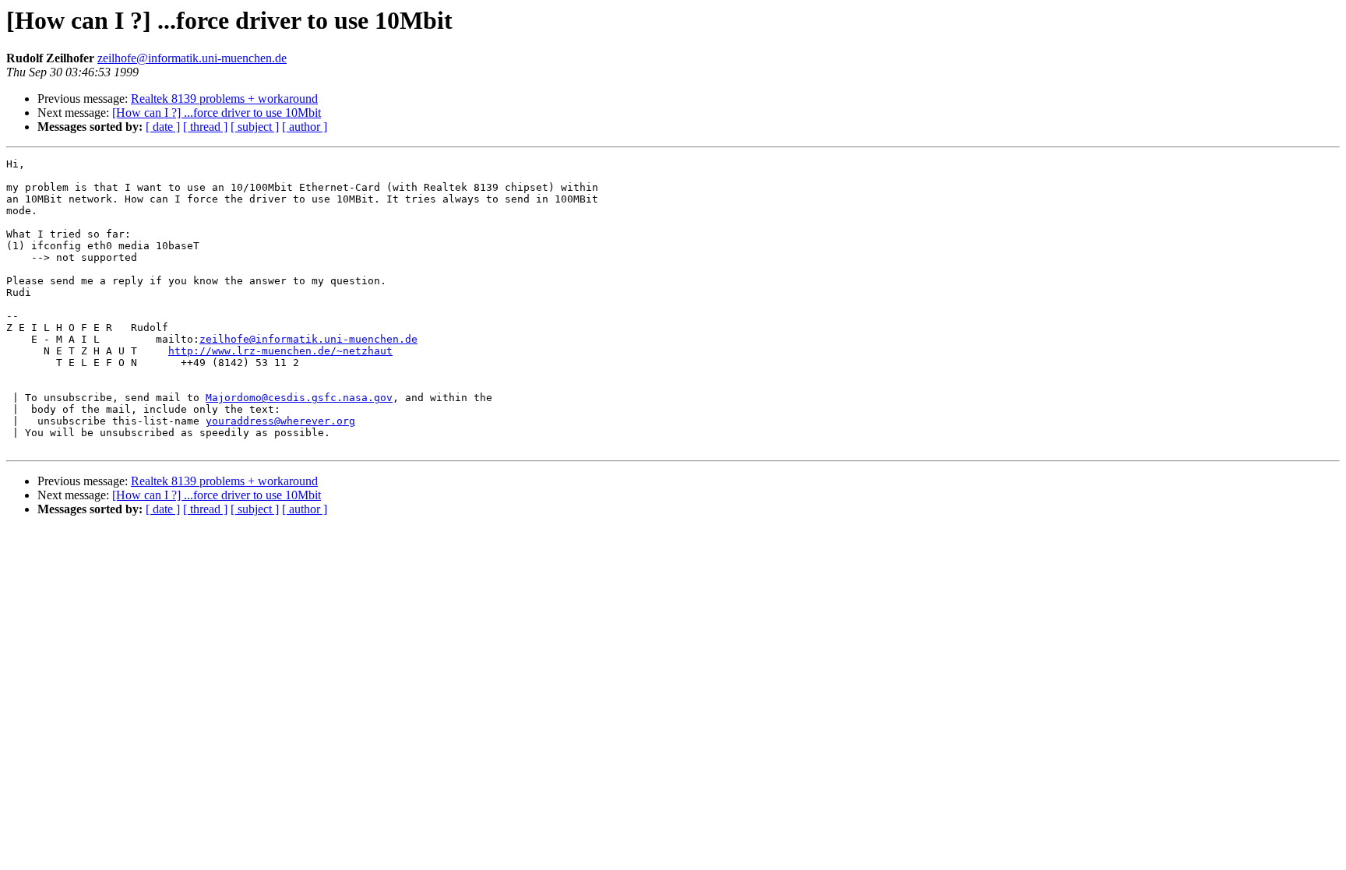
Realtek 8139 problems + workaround (224, 98)
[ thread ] (205, 126)
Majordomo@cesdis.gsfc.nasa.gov (299, 397)
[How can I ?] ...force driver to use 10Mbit (216, 112)
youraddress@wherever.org (280, 421)
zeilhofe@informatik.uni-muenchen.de (192, 58)
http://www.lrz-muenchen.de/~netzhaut (280, 351)
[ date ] (163, 126)
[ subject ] (255, 126)
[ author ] (304, 126)
